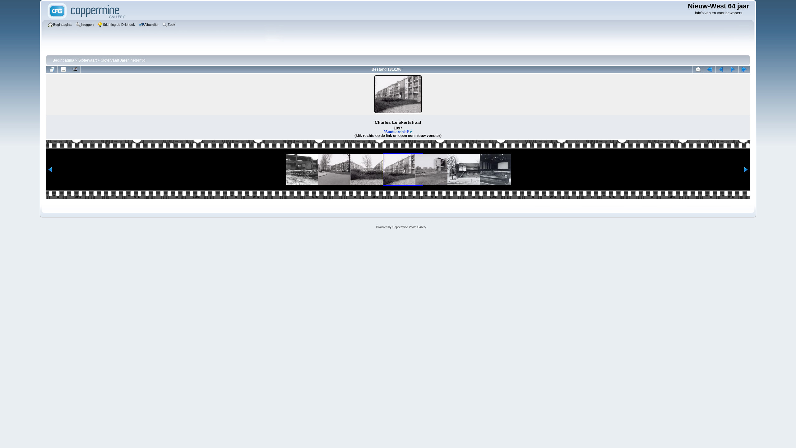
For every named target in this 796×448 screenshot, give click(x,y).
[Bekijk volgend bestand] (732, 69)
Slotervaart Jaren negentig (123, 60)
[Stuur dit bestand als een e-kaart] (698, 69)
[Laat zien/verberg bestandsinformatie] (63, 69)
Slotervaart (87, 60)
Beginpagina (63, 60)
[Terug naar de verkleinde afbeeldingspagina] (52, 69)
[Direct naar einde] (744, 69)
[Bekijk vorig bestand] (721, 69)
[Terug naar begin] (709, 69)
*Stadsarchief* (397, 132)
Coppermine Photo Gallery (409, 227)
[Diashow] (75, 69)
